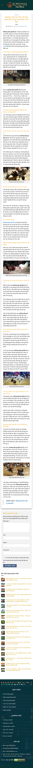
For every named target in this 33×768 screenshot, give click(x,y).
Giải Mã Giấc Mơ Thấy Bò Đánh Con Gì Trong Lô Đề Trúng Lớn (17, 632)
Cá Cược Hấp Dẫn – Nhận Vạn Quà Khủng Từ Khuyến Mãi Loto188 (18, 669)
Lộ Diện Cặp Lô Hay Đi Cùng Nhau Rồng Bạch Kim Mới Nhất (18, 664)
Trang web (6, 550)
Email (5, 542)
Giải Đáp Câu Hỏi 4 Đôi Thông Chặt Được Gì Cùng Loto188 (19, 595)
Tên (4, 535)
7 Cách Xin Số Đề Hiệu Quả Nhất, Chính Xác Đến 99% (19, 584)
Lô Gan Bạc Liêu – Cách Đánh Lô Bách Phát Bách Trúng (18, 659)
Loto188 (5, 46)
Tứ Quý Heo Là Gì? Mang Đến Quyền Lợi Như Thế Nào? (18, 590)
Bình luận (6, 521)
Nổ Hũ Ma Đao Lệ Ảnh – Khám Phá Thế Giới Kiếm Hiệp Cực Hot (19, 579)
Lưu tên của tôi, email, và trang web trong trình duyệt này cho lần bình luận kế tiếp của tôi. (16, 560)
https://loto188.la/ (11, 745)
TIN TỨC (17, 14)
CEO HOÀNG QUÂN (22, 26)
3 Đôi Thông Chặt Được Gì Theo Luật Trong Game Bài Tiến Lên (18, 627)
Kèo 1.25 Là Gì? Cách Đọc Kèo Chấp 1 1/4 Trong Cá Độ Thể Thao (18, 611)
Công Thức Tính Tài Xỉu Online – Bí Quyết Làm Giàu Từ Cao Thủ (18, 616)
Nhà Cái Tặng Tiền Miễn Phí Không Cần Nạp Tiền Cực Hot (19, 621)
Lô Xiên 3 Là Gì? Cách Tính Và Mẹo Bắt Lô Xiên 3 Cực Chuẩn (18, 648)
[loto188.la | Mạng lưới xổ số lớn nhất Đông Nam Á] (17, 5)
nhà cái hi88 (9, 760)
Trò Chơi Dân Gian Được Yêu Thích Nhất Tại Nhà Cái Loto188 (18, 643)
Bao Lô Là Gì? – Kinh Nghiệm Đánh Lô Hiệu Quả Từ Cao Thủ (18, 653)
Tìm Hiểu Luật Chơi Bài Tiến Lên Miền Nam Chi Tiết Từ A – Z (18, 637)
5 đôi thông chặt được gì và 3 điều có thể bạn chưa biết (19, 605)
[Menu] (2, 5)
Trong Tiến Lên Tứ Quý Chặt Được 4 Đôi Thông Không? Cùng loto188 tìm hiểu (17, 600)
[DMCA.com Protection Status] (19, 760)
